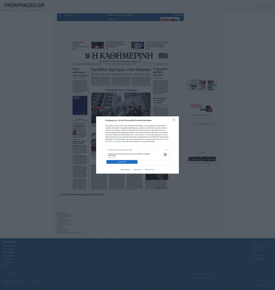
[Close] (175, 121)
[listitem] (137, 150)
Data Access (137, 169)
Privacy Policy (149, 169)
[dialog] (137, 145)
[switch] (164, 154)
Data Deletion (125, 169)
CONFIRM (122, 162)
